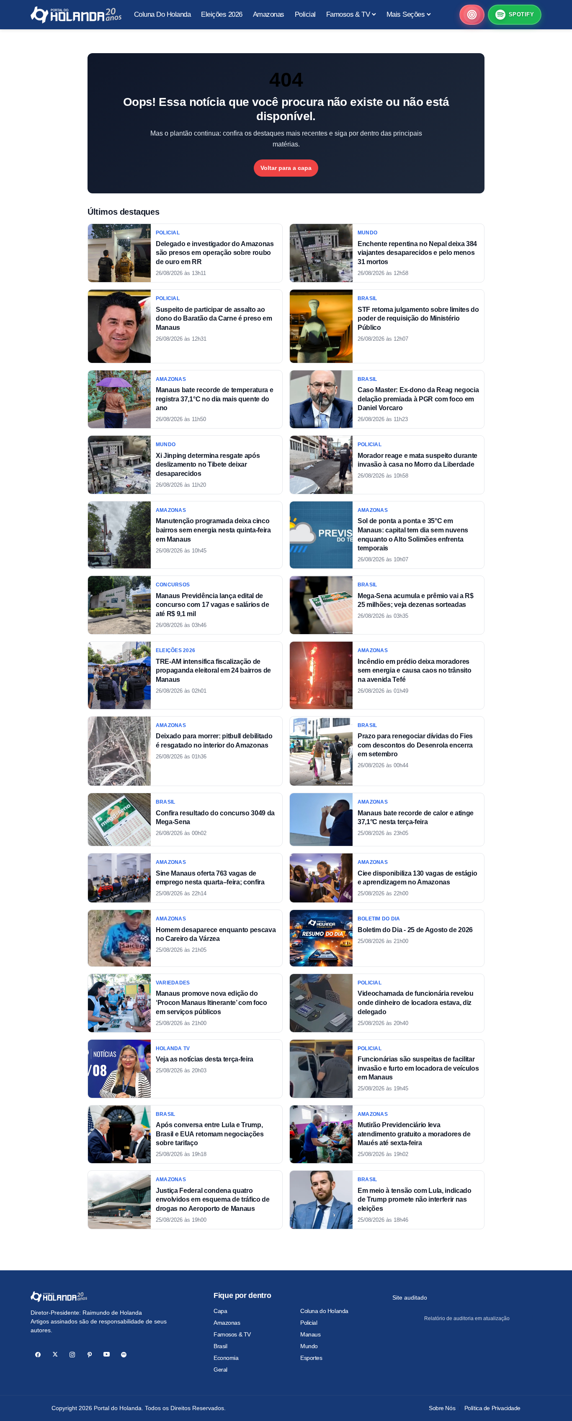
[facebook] (38, 1354)
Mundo (309, 1346)
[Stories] (471, 15)
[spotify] (123, 1354)
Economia (226, 1357)
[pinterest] (89, 1354)
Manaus (310, 1334)
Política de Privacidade (492, 1408)
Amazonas (227, 1322)
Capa (220, 1311)
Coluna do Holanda (324, 1311)
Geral (220, 1369)
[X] (55, 1354)
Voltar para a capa (286, 167)
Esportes (311, 1357)
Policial (308, 1322)
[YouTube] (106, 1354)
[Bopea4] (76, 14)
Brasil (220, 1346)
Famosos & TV (232, 1334)
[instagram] (72, 1354)
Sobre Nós (442, 1408)
